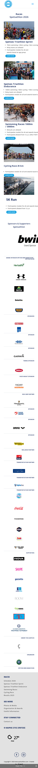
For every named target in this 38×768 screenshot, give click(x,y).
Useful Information (11, 711)
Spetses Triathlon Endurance (15, 687)
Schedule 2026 (10, 681)
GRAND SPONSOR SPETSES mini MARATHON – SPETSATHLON (20, 258)
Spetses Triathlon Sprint (13, 684)
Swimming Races (10, 689)
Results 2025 (9, 695)
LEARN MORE (10, 56)
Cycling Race (9, 692)
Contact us (8, 721)
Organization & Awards (13, 708)
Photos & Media (10, 705)
